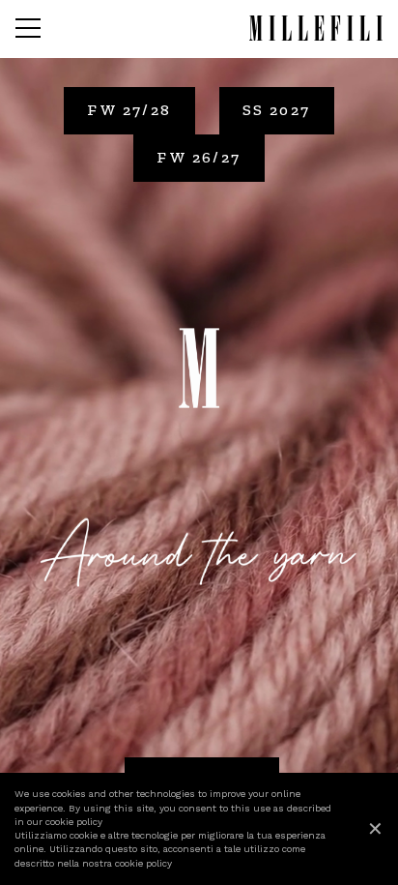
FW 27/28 (129, 110)
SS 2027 (276, 110)
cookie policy (73, 821)
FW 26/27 (198, 157)
